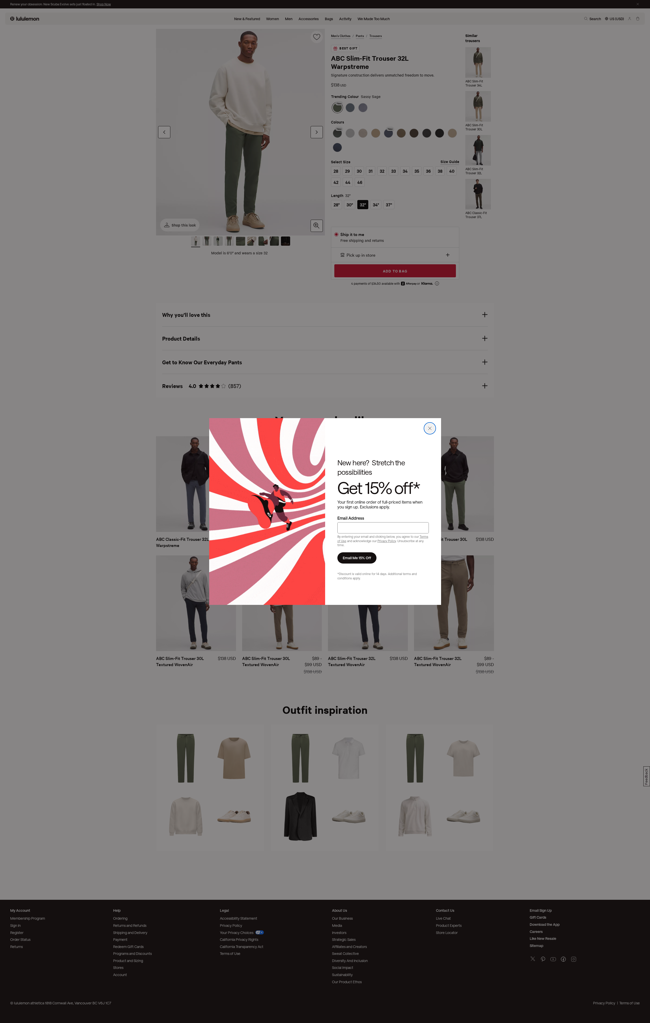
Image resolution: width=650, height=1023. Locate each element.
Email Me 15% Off (357, 558)
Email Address (350, 518)
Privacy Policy (386, 541)
